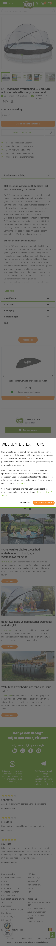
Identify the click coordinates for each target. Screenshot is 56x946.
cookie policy (19, 483)
